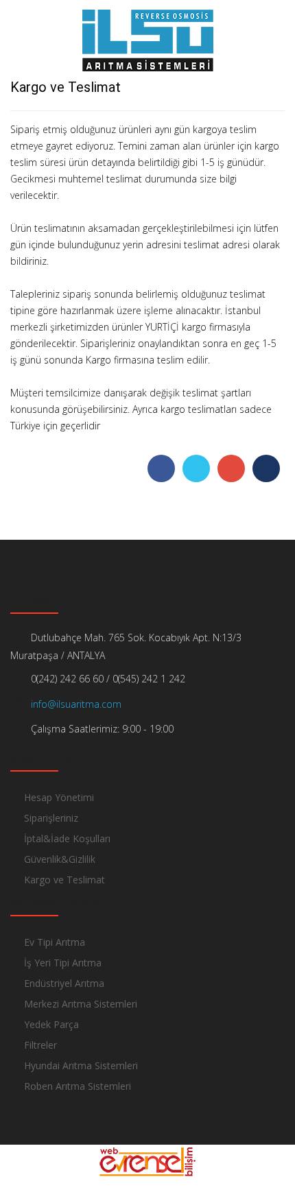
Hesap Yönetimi (59, 797)
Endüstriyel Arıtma (64, 983)
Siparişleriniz (51, 817)
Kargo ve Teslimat (64, 879)
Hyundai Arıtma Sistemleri (81, 1065)
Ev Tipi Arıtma (54, 942)
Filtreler (40, 1044)
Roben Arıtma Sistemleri (77, 1086)
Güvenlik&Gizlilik (59, 859)
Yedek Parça (51, 1024)
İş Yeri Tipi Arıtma (63, 962)
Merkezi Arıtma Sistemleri (80, 1003)
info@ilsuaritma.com (74, 704)
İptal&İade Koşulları (67, 838)
